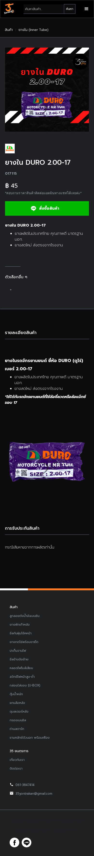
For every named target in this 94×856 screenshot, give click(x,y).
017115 (11, 173)
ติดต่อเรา (16, 768)
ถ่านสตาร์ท (17, 729)
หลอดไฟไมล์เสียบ (21, 668)
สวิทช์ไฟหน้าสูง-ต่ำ (22, 676)
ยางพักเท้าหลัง (20, 624)
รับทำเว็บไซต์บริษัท (65, 830)
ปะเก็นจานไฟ (18, 650)
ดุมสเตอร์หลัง (19, 711)
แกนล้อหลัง (17, 702)
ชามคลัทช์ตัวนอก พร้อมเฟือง (30, 737)
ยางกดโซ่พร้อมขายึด (24, 642)
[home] (9, 9)
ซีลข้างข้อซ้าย (19, 659)
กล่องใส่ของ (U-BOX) (25, 685)
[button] (86, 9)
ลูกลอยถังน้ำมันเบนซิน (25, 615)
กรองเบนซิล (18, 720)
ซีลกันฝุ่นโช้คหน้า (21, 633)
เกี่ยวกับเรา (17, 759)
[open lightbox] (47, 90)
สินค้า (9, 30)
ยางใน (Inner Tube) (33, 30)
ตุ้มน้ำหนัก (16, 694)
